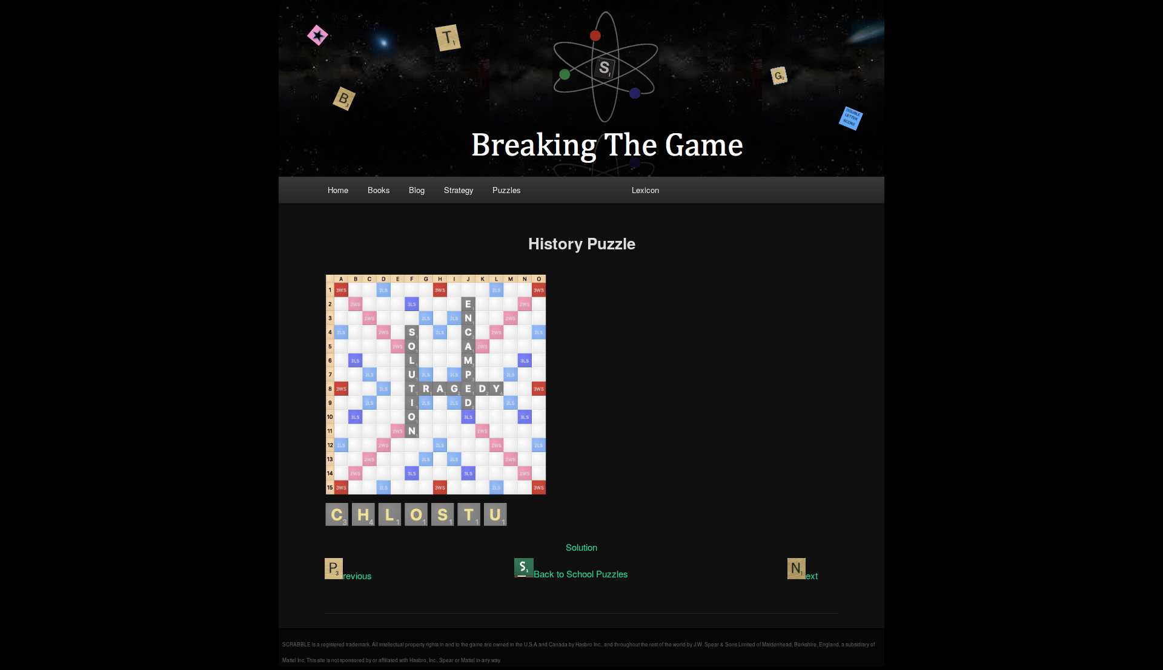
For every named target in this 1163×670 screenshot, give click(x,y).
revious (357, 575)
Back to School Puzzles (581, 573)
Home (338, 189)
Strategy (459, 189)
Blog (417, 189)
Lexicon (645, 189)
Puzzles (506, 189)
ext (812, 575)
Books (379, 189)
